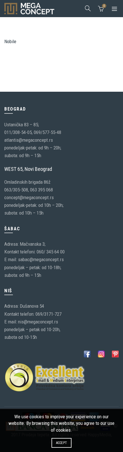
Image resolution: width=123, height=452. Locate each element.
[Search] (87, 8)
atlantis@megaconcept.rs (28, 140)
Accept (61, 443)
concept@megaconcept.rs (29, 197)
